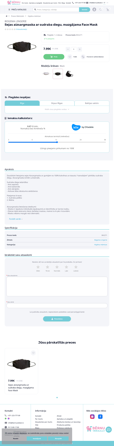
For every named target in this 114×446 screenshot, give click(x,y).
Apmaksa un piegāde (35, 3)
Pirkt (55, 57)
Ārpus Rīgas (57, 103)
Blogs (63, 3)
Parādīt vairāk (15, 219)
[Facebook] (100, 416)
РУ (107, 3)
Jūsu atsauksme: (13, 275)
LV (104, 3)
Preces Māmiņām (17, 16)
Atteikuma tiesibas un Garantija (68, 422)
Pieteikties (58, 319)
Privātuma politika (63, 425)
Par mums (25, 3)
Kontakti (68, 3)
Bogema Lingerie (15, 21)
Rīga (22, 103)
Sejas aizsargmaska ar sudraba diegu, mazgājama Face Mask (21, 387)
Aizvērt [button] (15, 438)
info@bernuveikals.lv (96, 3)
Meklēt (84, 9)
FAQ (59, 3)
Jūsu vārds (11, 302)
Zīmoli (59, 416)
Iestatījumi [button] (37, 438)
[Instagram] (92, 416)
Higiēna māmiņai (34, 16)
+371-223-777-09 (80, 3)
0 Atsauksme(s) (21, 29)
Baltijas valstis (92, 103)
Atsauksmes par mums (50, 3)
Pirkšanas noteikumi (64, 428)
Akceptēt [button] (58, 438)
